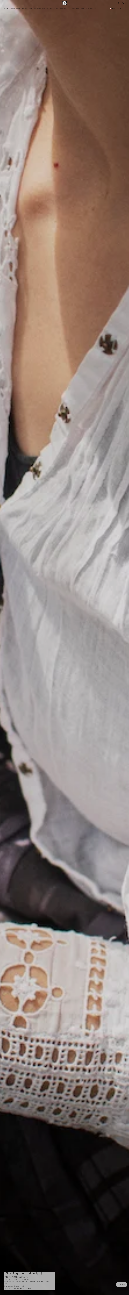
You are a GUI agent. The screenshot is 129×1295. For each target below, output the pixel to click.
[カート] (123, 3)
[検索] (123, 8)
